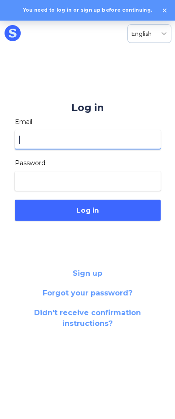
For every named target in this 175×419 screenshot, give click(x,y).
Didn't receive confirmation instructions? (87, 318)
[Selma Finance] (12, 34)
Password (30, 163)
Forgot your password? (87, 293)
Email (23, 122)
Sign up (87, 273)
